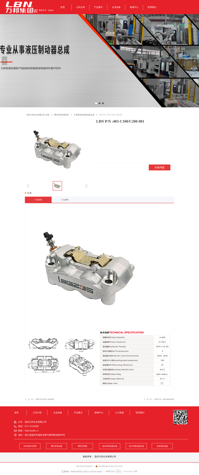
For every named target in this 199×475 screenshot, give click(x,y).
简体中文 (42, 10)
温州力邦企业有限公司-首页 (37, 115)
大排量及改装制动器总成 (84, 115)
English (50, 10)
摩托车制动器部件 (61, 115)
